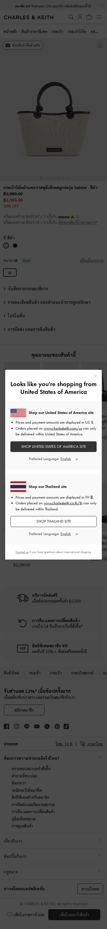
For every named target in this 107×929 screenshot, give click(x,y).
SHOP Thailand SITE (53, 521)
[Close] (95, 376)
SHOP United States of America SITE (53, 446)
